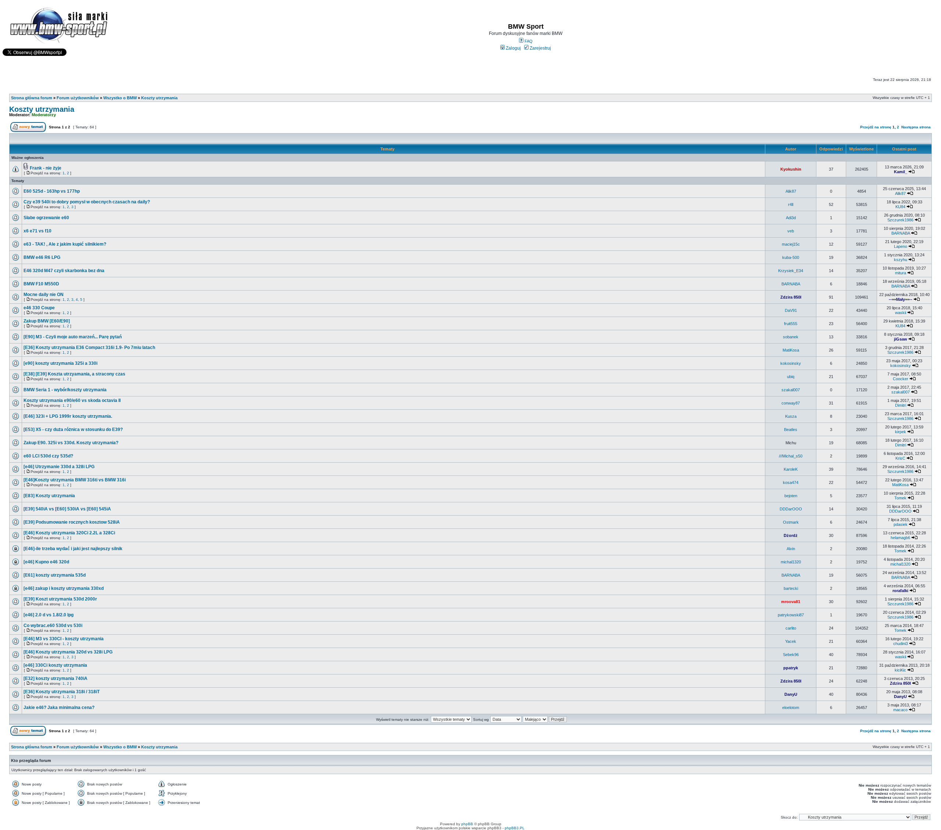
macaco (900, 710)
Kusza (791, 416)
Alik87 (791, 191)
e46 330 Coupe (39, 307)
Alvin (791, 548)
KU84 (900, 206)
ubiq (790, 376)
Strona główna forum (31, 98)
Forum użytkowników (78, 98)
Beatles (790, 429)
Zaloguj (513, 48)
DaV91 (791, 310)
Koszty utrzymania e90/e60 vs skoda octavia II (72, 400)
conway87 (790, 403)
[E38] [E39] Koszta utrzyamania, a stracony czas (74, 374)
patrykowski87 (791, 615)
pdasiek (901, 524)
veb (790, 231)
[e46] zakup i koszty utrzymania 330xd (64, 588)
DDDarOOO (791, 509)
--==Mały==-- (900, 299)
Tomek (900, 498)
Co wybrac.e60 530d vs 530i (53, 625)
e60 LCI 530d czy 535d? (48, 456)
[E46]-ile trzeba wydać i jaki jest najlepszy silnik (73, 548)
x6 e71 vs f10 (37, 231)
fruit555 (790, 323)
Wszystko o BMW (120, 98)
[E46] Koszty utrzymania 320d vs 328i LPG (68, 652)
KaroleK (791, 469)
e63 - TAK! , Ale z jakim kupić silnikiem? (65, 244)
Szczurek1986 (900, 220)
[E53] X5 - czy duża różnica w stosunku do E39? (73, 429)
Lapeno (900, 246)
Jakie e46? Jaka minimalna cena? (59, 707)
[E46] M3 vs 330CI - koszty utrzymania (64, 638)
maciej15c (791, 244)
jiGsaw (900, 339)
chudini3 (900, 643)
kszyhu (900, 259)
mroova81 (790, 601)
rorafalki (900, 590)
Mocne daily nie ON (44, 294)
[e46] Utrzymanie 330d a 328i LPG (59, 466)
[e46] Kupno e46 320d (46, 561)
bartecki (791, 588)
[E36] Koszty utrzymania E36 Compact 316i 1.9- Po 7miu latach (89, 347)
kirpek (900, 432)
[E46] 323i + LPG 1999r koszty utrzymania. (68, 416)
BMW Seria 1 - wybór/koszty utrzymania (65, 389)
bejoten (790, 496)
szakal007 (790, 390)
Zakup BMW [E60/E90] (47, 321)
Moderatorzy (44, 115)
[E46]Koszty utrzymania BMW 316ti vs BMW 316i (75, 479)
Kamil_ (900, 172)
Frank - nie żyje (45, 168)
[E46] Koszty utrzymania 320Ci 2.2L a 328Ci (69, 532)
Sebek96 (791, 654)
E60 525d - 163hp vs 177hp (52, 191)
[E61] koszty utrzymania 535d (55, 575)
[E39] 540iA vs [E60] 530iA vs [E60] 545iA (67, 509)
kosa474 (790, 482)
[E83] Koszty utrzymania (49, 495)
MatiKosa (791, 350)
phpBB (467, 824)
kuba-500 (790, 257)
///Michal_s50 (790, 456)
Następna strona (916, 127)
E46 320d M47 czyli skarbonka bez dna (64, 270)
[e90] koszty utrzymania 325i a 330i (60, 363)
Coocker (900, 379)
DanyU (790, 694)
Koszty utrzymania (159, 98)
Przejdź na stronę (875, 127)
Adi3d (791, 217)
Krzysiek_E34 (790, 270)
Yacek (790, 641)
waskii (900, 312)
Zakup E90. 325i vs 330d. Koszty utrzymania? (71, 442)
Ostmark (791, 522)
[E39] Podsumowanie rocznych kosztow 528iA (72, 522)
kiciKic (900, 670)
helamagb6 (900, 537)
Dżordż (791, 535)
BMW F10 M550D (41, 283)
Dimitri (900, 405)
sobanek (790, 337)
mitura (900, 273)
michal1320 (791, 562)
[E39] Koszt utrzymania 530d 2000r (60, 599)
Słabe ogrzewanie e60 (46, 217)
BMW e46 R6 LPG (42, 257)
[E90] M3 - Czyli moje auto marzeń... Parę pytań (73, 336)
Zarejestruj (540, 48)
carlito (791, 628)
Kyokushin (790, 169)
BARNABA (900, 233)
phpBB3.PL (515, 828)
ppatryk (790, 668)
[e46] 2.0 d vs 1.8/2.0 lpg (49, 614)
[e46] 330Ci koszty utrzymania (55, 665)
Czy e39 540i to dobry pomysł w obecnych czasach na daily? (87, 201)
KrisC (900, 458)
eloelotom (790, 707)
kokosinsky (790, 363)
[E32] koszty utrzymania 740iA (55, 678)
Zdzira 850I (790, 297)
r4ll (790, 204)
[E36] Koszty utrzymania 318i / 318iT (62, 691)
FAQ (528, 41)
